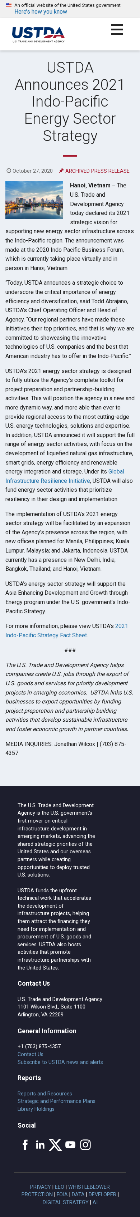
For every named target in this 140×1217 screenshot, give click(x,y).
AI (95, 1202)
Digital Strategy (66, 1202)
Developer (102, 1195)
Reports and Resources (45, 1094)
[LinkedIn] (40, 1144)
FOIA (62, 1195)
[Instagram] (85, 1144)
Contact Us (30, 1054)
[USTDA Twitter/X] (55, 1144)
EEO (59, 1187)
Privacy (40, 1187)
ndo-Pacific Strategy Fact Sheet (47, 635)
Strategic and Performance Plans (56, 1101)
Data (78, 1195)
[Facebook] (25, 1144)
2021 (121, 626)
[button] (121, 34)
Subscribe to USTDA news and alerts (60, 1062)
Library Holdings (36, 1109)
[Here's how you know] (70, 9)
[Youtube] (70, 1144)
